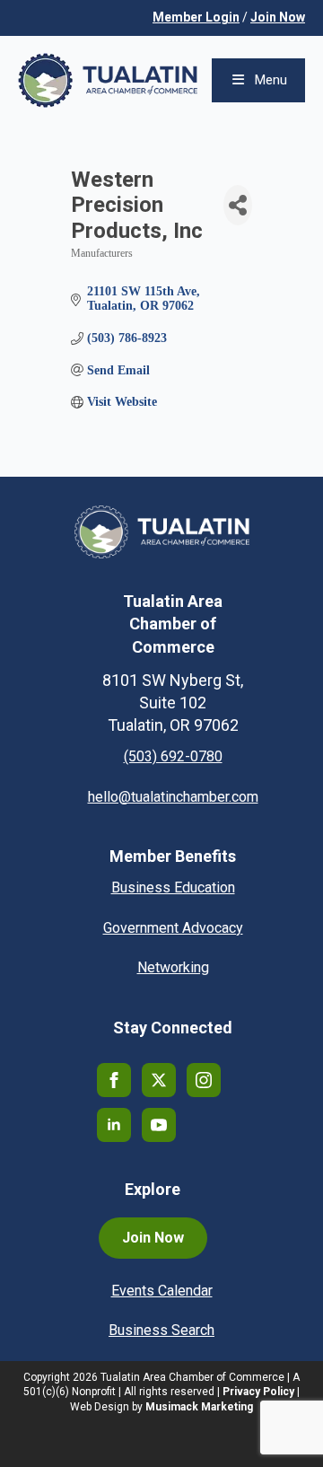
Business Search (161, 1330)
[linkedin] (114, 1125)
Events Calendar (162, 1290)
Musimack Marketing (199, 1407)
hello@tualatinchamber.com (173, 796)
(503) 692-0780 (173, 756)
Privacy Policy (258, 1391)
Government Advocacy (173, 927)
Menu (271, 80)
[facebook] (114, 1080)
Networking (173, 967)
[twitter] (159, 1080)
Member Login (196, 17)
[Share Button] (237, 205)
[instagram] (204, 1080)
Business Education (173, 887)
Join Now (277, 17)
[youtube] (159, 1125)
